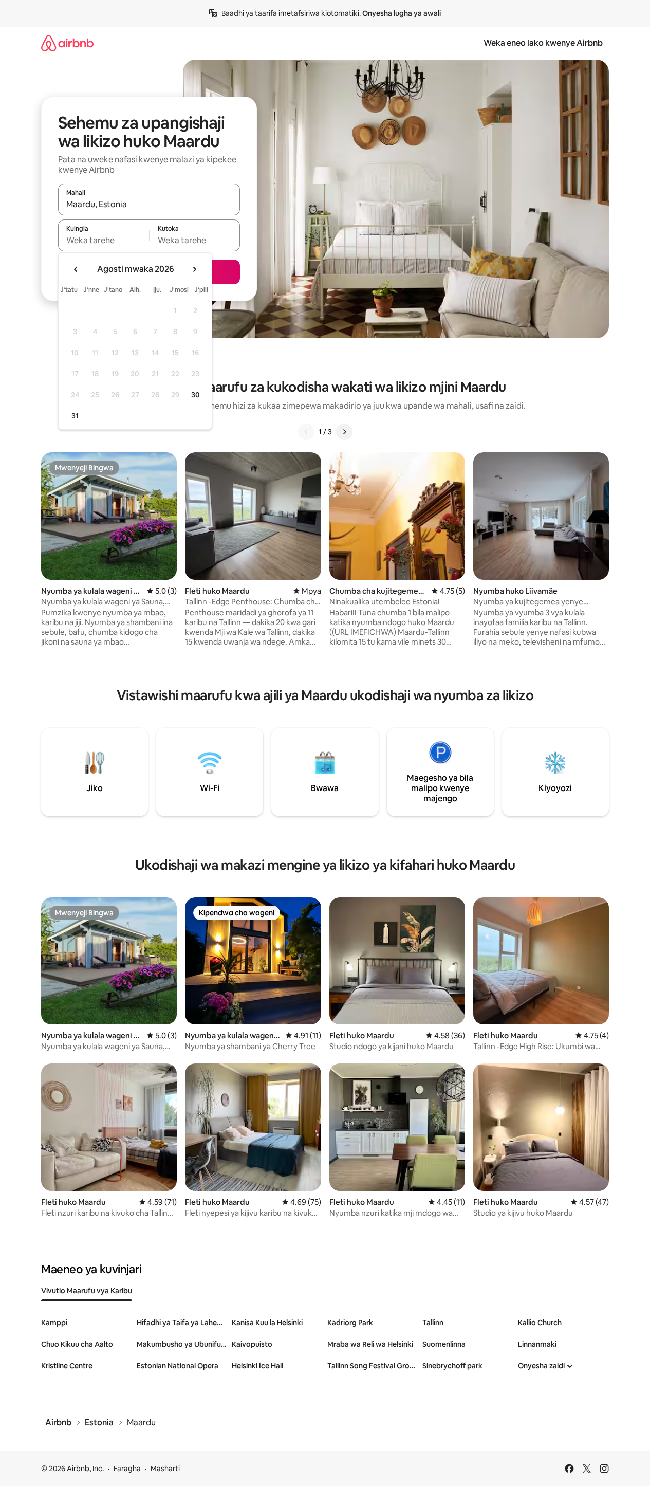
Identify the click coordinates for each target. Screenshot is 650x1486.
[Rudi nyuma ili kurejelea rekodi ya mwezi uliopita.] (76, 269)
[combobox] (149, 204)
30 (195, 394)
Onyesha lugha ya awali (401, 13)
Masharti (165, 1468)
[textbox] (103, 240)
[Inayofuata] (344, 432)
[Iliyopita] (306, 432)
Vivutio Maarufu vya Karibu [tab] (86, 1290)
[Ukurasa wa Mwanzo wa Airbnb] (67, 43)
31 (75, 415)
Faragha (127, 1468)
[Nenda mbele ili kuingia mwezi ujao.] (194, 269)
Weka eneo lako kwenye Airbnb (543, 43)
